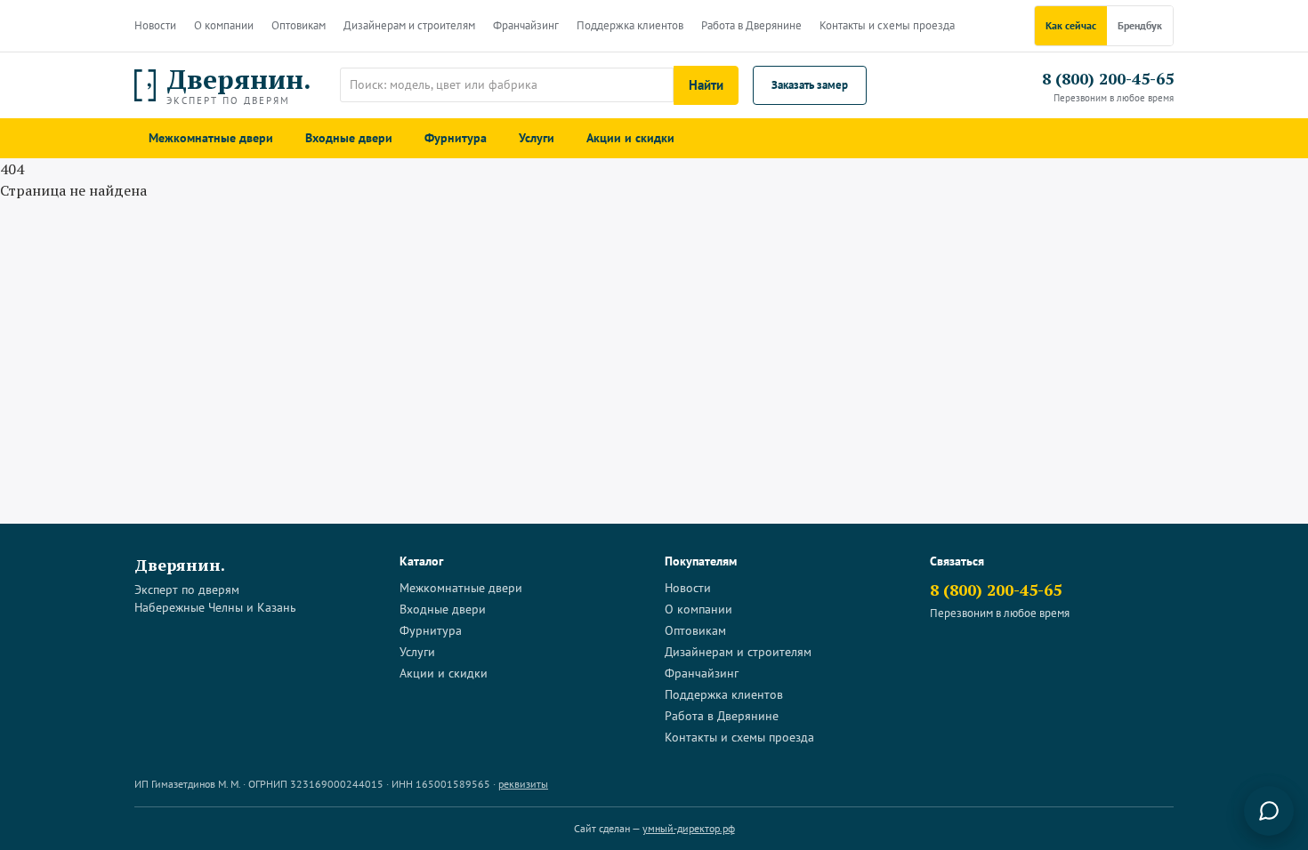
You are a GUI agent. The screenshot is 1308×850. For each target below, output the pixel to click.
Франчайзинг (526, 25)
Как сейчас (1071, 25)
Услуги (536, 138)
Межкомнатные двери (211, 138)
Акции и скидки (630, 138)
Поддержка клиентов (630, 25)
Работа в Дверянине (751, 25)
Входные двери (348, 138)
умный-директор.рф (688, 828)
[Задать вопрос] (1269, 811)
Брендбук (1140, 25)
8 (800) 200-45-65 (1108, 78)
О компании (224, 25)
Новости (155, 25)
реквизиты (523, 783)
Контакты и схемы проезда (887, 25)
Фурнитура (455, 138)
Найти (706, 84)
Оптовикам (298, 25)
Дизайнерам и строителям (409, 25)
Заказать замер (809, 84)
